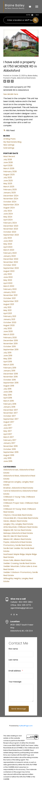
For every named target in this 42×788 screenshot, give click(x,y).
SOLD (37, 15)
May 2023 (7, 244)
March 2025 (8, 186)
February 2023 (10, 253)
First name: (13, 649)
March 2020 (8, 334)
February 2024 (10, 222)
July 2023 (7, 238)
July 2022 (7, 274)
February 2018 (9, 404)
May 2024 (7, 216)
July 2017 (7, 425)
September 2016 (10, 452)
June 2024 (8, 213)
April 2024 (8, 219)
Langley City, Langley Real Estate (18, 524)
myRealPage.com (26, 726)
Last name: (13, 660)
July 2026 (7, 159)
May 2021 (7, 310)
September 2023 (11, 234)
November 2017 (10, 413)
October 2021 (9, 298)
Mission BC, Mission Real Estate (17, 539)
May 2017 (7, 431)
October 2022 (9, 265)
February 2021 (9, 316)
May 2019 (7, 358)
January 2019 (9, 370)
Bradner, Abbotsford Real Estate (18, 488)
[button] (11, 614)
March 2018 (8, 400)
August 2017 (8, 422)
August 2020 (9, 325)
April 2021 (7, 313)
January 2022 (9, 292)
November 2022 (10, 262)
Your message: (15, 681)
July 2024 (7, 210)
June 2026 (8, 162)
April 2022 (7, 283)
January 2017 (9, 443)
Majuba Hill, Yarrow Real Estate (17, 530)
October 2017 (9, 416)
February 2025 (10, 189)
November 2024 (10, 198)
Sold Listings (8, 148)
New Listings (8, 144)
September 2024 (11, 204)
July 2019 (7, 352)
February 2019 (9, 367)
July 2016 (7, 458)
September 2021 (10, 301)
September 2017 (10, 419)
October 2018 (9, 379)
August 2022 (8, 271)
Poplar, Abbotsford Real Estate (23, 78)
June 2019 (7, 355)
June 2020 (8, 331)
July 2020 (7, 328)
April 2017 (7, 434)
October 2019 (9, 346)
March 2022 (8, 286)
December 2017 (10, 410)
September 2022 (11, 268)
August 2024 (9, 207)
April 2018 (7, 397)
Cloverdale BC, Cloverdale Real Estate (20, 518)
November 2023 (10, 228)
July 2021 (7, 307)
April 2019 (7, 361)
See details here (10, 94)
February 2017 (9, 440)
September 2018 (10, 382)
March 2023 (8, 250)
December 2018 (10, 373)
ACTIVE (28, 15)
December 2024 (10, 195)
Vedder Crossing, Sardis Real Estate (19, 563)
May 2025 (7, 183)
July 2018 (7, 388)
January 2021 (9, 319)
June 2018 (7, 391)
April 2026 (7, 165)
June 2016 (7, 461)
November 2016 (10, 446)
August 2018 (8, 385)
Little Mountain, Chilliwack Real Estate (20, 527)
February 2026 (10, 171)
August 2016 (8, 455)
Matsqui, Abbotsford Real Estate (18, 533)
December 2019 (10, 340)
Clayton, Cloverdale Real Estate (17, 515)
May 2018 (7, 394)
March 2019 (8, 364)
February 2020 (10, 337)
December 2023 (10, 226)
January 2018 (9, 406)
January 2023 (9, 256)
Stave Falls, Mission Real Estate (17, 560)
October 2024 (9, 201)
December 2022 (10, 259)
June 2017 (7, 428)
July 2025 (7, 177)
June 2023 (8, 241)
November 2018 (10, 376)
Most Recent (9, 156)
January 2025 (9, 192)
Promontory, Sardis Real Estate (17, 545)
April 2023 (7, 247)
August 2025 (9, 174)
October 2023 (9, 232)
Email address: (15, 670)
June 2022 (8, 277)
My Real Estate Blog (12, 142)
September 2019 (10, 349)
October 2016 (9, 449)
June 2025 (8, 180)
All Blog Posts (9, 138)
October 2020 (9, 322)
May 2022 (7, 280)
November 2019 (10, 343)
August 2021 (8, 304)
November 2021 (10, 295)
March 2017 (8, 437)
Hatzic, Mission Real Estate (15, 521)
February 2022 (10, 289)
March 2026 (8, 168)
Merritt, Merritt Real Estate (15, 536)
